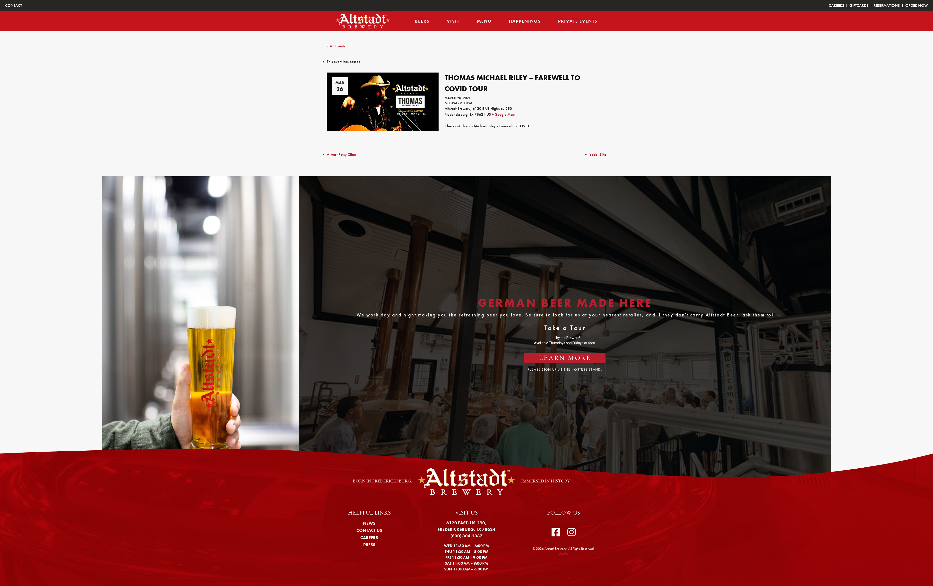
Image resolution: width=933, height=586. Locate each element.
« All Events (336, 46)
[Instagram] (571, 532)
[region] (466, 327)
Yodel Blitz (597, 154)
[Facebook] (555, 532)
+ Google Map (503, 114)
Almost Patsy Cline (341, 154)
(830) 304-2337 (466, 536)
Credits (563, 553)
